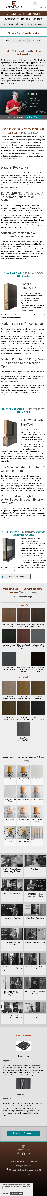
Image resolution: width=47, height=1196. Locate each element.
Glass (25, 40)
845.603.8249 (25, 1174)
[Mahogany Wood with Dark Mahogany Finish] (23, 636)
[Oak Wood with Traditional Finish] (23, 688)
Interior (28, 24)
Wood (19, 40)
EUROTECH (10, 40)
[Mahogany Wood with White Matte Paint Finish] (23, 659)
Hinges (31, 40)
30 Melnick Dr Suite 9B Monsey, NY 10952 (25, 1170)
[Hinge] (23, 1051)
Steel (21, 24)
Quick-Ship (25, 19)
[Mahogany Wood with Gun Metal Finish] (38, 636)
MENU (43, 6)
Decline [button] (5, 1193)
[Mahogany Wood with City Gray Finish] (9, 659)
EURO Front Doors (12, 19)
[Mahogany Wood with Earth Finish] (9, 615)
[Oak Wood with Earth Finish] (38, 688)
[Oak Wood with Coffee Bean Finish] (23, 708)
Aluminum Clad (11, 24)
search (35, 3)
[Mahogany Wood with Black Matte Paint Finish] (38, 659)
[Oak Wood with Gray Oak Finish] (23, 729)
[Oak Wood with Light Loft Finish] (9, 688)
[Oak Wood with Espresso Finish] (38, 708)
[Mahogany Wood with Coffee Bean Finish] (38, 615)
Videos (38, 40)
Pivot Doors (36, 19)
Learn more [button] (6, 1189)
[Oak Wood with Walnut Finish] (9, 708)
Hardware (37, 24)
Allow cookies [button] (17, 1193)
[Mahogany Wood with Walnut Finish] (23, 615)
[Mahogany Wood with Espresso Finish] (9, 636)
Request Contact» (23, 1133)
